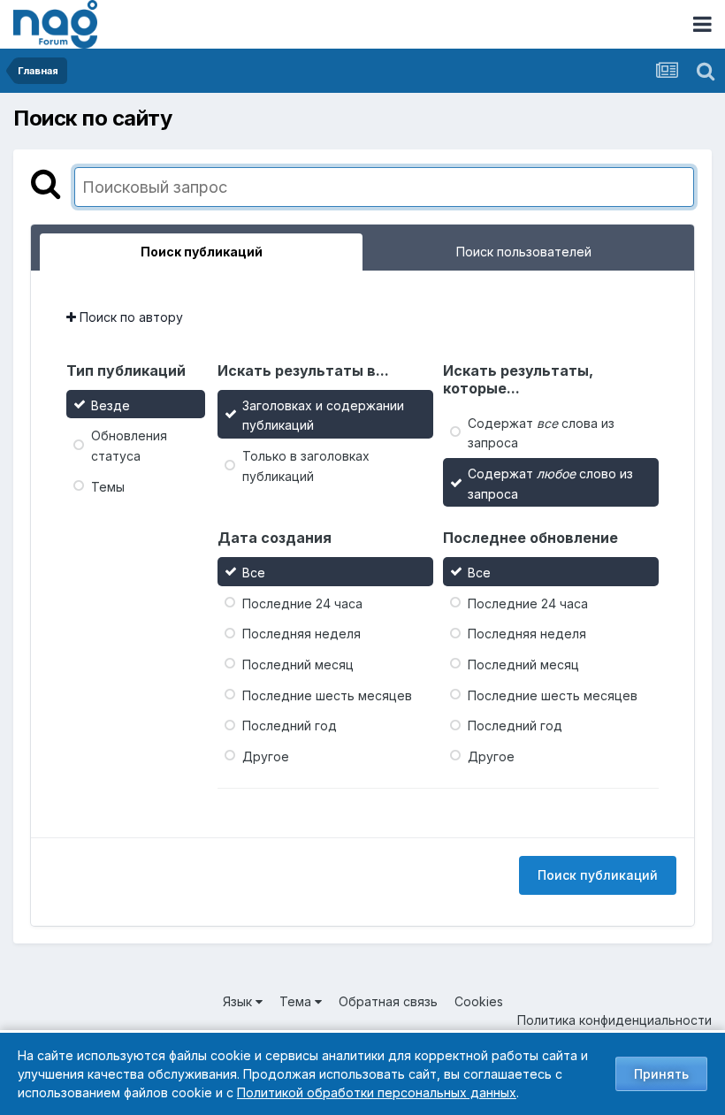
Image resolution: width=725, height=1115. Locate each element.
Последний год (289, 725)
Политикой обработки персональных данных (376, 1092)
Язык (239, 1001)
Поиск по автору (129, 317)
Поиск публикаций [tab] (202, 251)
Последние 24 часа (302, 602)
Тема (297, 1001)
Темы (108, 485)
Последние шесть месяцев (327, 694)
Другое (265, 756)
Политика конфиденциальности (614, 1019)
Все (253, 572)
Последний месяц (298, 664)
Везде (110, 404)
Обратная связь (388, 1001)
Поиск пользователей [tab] (523, 251)
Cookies (478, 1001)
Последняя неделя (301, 633)
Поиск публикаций (598, 874)
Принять (661, 1073)
